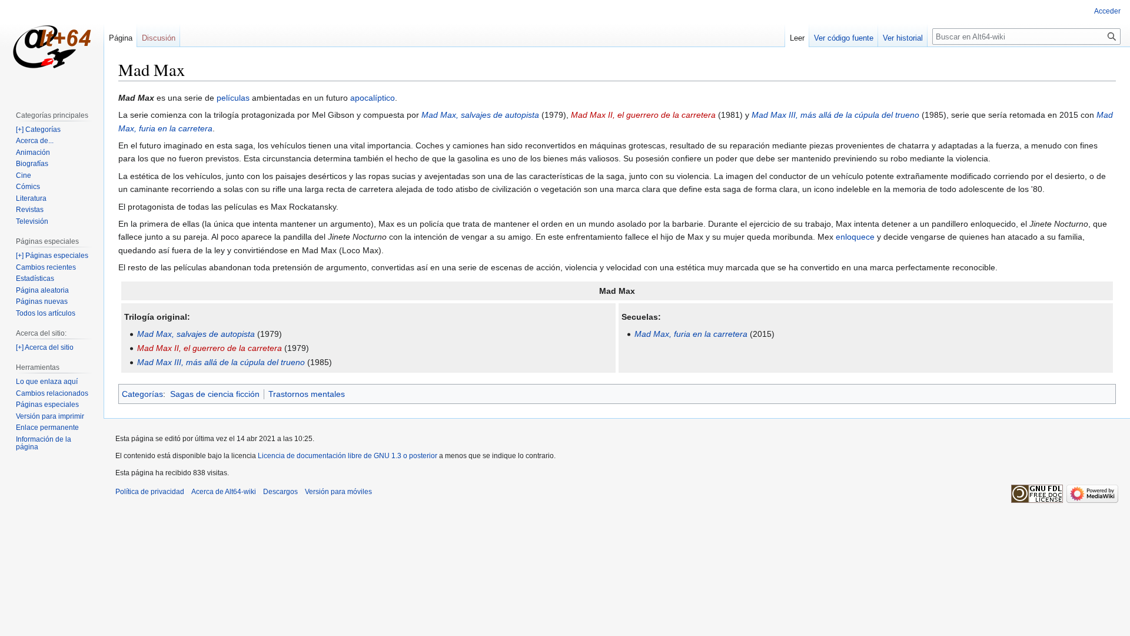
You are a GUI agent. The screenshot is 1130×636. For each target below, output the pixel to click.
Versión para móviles (338, 492)
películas (233, 97)
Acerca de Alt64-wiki (223, 492)
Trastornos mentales (306, 394)
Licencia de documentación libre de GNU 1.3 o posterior (347, 456)
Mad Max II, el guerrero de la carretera (643, 115)
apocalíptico (372, 97)
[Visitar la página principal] (52, 47)
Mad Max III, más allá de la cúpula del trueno (835, 115)
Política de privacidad (149, 492)
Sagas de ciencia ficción (215, 394)
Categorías (142, 394)
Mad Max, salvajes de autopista (480, 115)
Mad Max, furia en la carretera (690, 334)
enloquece (855, 236)
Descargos (280, 492)
